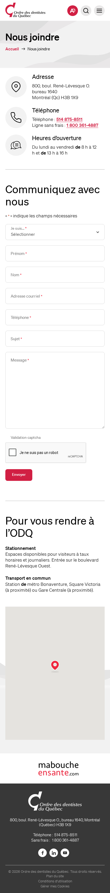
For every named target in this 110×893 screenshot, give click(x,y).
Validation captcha (26, 437)
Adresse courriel (26, 296)
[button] (99, 10)
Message (20, 360)
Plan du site (55, 876)
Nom (16, 274)
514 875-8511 (69, 119)
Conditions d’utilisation (55, 881)
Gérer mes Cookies (55, 886)
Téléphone (21, 317)
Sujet (16, 338)
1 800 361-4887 (82, 125)
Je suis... (19, 228)
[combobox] (55, 232)
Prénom (19, 253)
